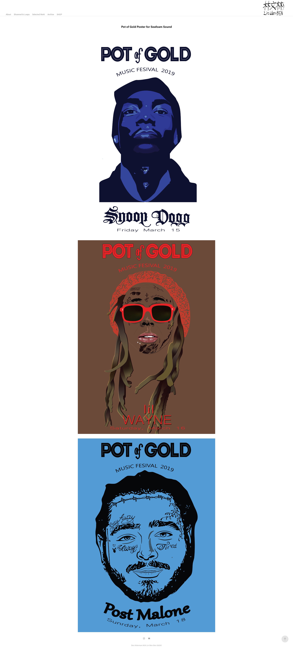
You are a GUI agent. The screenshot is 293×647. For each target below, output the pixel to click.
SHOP (59, 14)
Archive (50, 14)
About (8, 14)
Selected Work (38, 14)
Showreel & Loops (22, 14)
